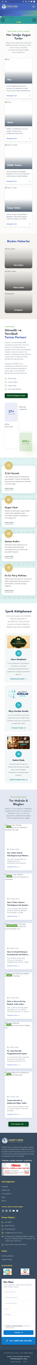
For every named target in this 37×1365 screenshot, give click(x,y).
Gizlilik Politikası (7, 1259)
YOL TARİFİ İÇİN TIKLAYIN (20, 1341)
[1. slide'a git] (16, 22)
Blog (3, 1197)
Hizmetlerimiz (6, 1194)
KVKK (25, 1362)
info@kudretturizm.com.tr (14, 1233)
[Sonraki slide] (34, 20)
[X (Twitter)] (26, 1)
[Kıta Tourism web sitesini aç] (27, 1272)
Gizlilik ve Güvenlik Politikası (14, 1325)
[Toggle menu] (33, 7)
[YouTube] (31, 1)
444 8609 (8, 1222)
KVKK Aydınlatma (8, 1256)
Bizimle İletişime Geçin (16, 396)
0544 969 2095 (10, 1229)
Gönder (17, 1332)
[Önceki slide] (3, 20)
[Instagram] (29, 1)
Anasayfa (5, 1187)
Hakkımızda (6, 1190)
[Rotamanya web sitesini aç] (10, 1272)
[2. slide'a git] (19, 22)
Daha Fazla (9, 488)
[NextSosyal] (34, 1)
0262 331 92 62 (10, 1226)
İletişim (4, 1201)
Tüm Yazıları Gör (17, 1124)
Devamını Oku (12, 867)
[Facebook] (23, 1)
